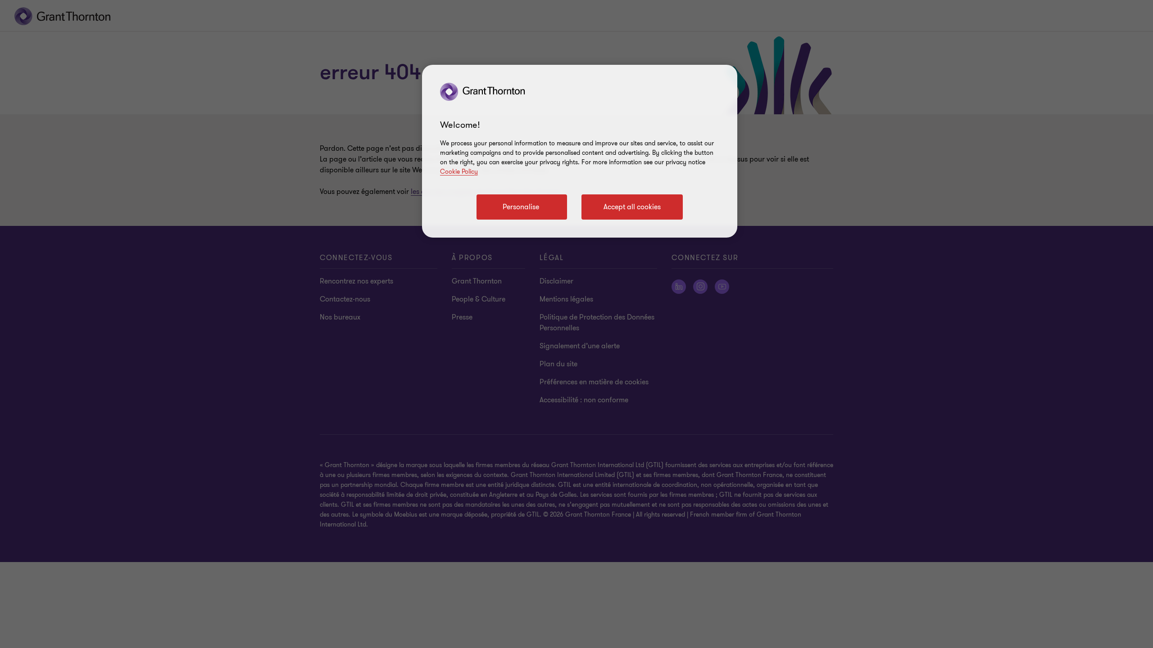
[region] (579, 151)
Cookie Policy (459, 171)
